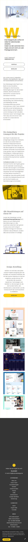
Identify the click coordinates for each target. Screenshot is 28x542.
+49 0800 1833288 (15, 521)
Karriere (14, 486)
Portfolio (14, 64)
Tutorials (14, 510)
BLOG (14, 505)
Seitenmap (14, 499)
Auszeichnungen (14, 484)
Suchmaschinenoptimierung (11, 219)
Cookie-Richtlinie (14, 496)
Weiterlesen (11, 536)
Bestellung (14, 69)
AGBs (14, 492)
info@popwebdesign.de (16, 473)
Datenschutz (14, 494)
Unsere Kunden (14, 488)
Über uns (14, 480)
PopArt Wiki (14, 508)
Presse (14, 490)
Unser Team (14, 482)
